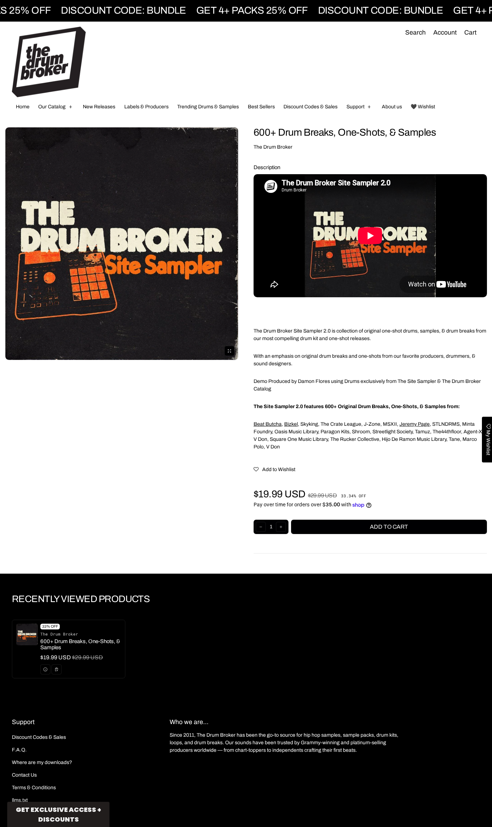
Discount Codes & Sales (39, 737)
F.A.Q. (19, 750)
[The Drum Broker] (49, 62)
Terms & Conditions (34, 787)
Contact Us (24, 775)
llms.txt (20, 800)
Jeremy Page (414, 424)
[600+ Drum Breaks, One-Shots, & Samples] (68, 649)
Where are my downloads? (42, 762)
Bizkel (291, 424)
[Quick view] (45, 669)
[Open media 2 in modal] (121, 243)
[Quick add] (57, 669)
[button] (415, 33)
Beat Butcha (268, 424)
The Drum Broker (273, 147)
